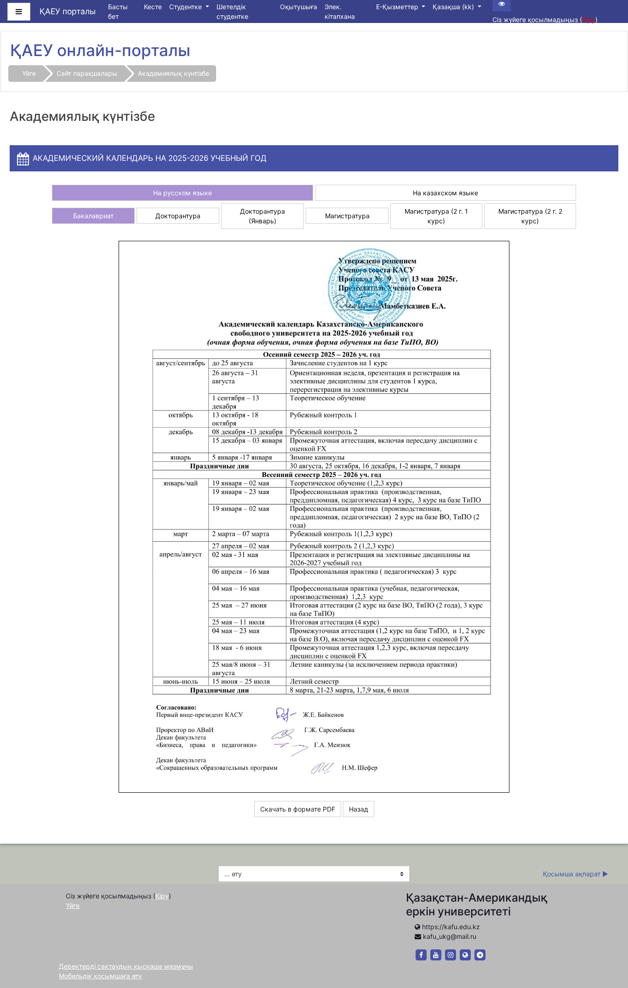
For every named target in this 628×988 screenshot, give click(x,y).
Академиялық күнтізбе (173, 73)
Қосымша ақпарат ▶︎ (575, 874)
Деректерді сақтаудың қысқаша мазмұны (126, 966)
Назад (358, 809)
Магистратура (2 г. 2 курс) (530, 216)
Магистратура (347, 216)
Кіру (588, 19)
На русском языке (182, 193)
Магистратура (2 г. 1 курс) (436, 216)
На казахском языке (445, 193)
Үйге (29, 73)
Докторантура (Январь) (262, 216)
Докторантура (177, 216)
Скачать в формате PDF (297, 809)
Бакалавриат (93, 216)
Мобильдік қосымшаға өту (100, 976)
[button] (607, 943)
